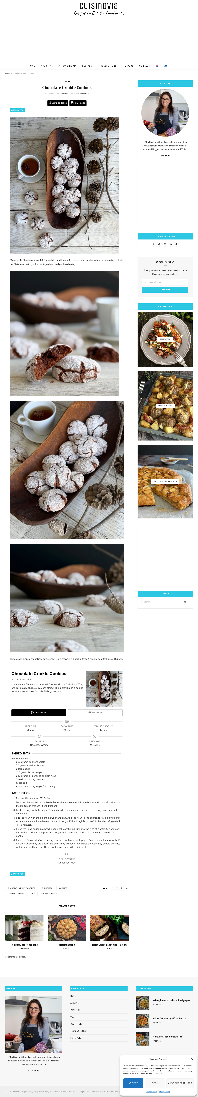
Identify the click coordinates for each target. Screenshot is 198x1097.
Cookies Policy (151, 1092)
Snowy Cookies (49, 894)
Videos (129, 65)
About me (47, 65)
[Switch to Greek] (165, 64)
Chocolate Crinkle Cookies (21, 888)
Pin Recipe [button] (97, 712)
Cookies (67, 81)
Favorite (18, 110)
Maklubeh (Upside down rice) (168, 1036)
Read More (165, 156)
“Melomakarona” (67, 944)
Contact (144, 65)
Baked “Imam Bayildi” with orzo (169, 1018)
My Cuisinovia (67, 65)
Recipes (87, 65)
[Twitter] (117, 888)
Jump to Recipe (59, 103)
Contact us (75, 1010)
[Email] (127, 888)
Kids (33, 894)
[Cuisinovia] (99, 9)
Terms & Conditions (78, 1031)
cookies (63, 888)
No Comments (62, 94)
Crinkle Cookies (16, 894)
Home (32, 65)
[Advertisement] (99, 40)
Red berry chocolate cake (24, 944)
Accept (133, 1083)
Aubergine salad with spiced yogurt (171, 1000)
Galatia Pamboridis (81, 94)
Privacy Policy (164, 1092)
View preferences (180, 1083)
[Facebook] (112, 888)
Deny (155, 1083)
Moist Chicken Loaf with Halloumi (109, 944)
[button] (192, 1059)
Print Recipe (79, 103)
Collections (108, 65)
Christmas (47, 888)
